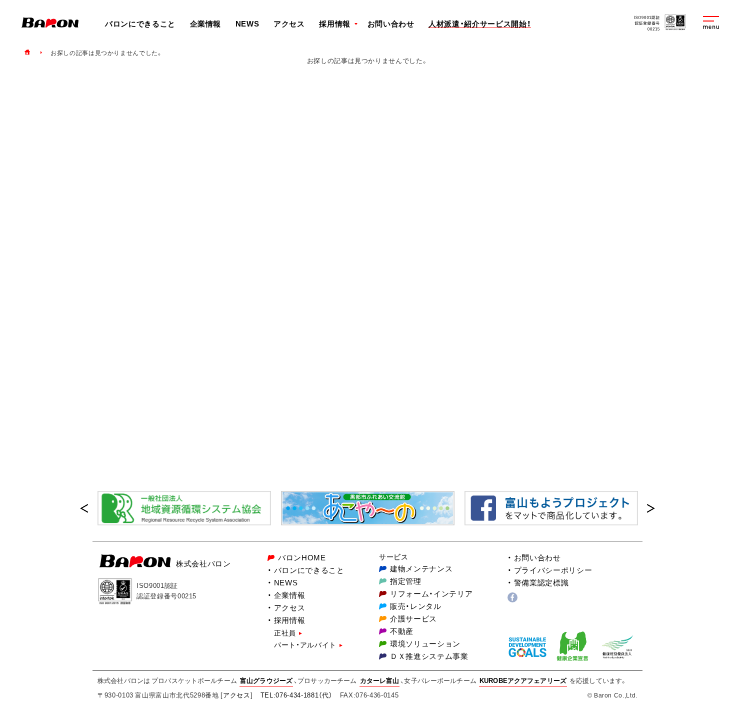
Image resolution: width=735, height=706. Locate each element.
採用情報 (289, 620)
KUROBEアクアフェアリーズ (523, 680)
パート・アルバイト (305, 644)
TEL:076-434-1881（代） (296, 694)
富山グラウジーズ (266, 680)
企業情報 (206, 24)
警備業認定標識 (541, 582)
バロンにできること (140, 24)
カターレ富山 (380, 680)
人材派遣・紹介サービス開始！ (479, 24)
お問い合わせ (391, 24)
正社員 (285, 632)
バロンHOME (302, 557)
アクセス (289, 24)
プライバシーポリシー (553, 570)
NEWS (248, 24)
